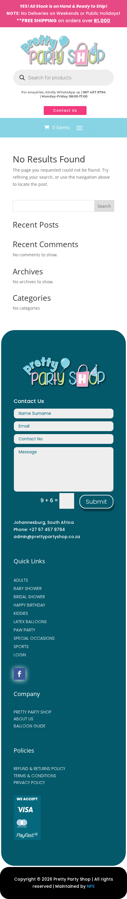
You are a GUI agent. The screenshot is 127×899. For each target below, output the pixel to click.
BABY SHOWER (28, 588)
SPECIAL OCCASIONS (34, 638)
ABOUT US (23, 719)
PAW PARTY (24, 630)
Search (104, 206)
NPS (91, 886)
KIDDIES (21, 613)
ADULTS (21, 580)
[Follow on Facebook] (19, 674)
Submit (96, 502)
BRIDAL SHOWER (29, 597)
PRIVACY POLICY (29, 783)
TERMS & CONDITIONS (35, 776)
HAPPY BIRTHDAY (29, 605)
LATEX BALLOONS (30, 622)
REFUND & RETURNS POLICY (39, 769)
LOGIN (20, 655)
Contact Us (65, 110)
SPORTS (21, 647)
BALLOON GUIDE (29, 726)
